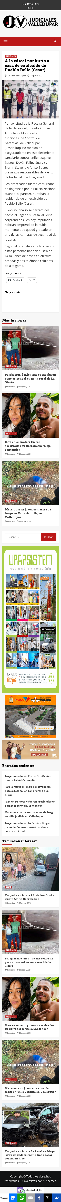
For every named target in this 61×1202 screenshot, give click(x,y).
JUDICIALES (11, 56)
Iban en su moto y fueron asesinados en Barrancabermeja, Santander (28, 445)
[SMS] (13, 1197)
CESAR (8, 887)
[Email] (30, 1197)
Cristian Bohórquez (17, 75)
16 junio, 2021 (37, 75)
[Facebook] (39, 1197)
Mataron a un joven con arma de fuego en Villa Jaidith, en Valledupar (28, 513)
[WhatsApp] (21, 1197)
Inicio (30, 7)
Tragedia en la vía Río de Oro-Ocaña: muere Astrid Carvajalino (28, 778)
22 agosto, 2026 (24, 903)
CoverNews (29, 1181)
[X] (48, 1197)
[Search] (55, 41)
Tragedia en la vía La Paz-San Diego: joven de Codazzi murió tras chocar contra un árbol (27, 827)
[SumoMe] (56, 1197)
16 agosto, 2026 (24, 1162)
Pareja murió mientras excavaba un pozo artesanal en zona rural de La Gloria (30, 378)
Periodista (11, 387)
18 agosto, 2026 (24, 387)
